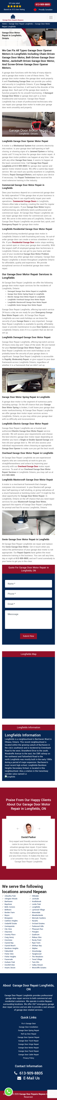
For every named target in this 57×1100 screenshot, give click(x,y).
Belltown (8, 910)
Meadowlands (37, 915)
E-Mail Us (31, 1078)
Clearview (8, 932)
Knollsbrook (36, 901)
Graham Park (10, 962)
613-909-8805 (43, 4)
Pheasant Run (37, 929)
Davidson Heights (11, 948)
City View (8, 929)
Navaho (35, 921)
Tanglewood (36, 954)
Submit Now (28, 636)
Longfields (36, 907)
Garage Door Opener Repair (28, 1037)
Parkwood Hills (38, 926)
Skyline (34, 948)
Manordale (36, 912)
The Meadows (37, 956)
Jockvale (35, 898)
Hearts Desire (10, 967)
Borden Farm (10, 912)
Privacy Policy (28, 1058)
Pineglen (35, 932)
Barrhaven (8, 901)
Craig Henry (9, 937)
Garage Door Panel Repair (28, 1051)
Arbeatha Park (10, 896)
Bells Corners (10, 907)
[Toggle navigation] (51, 17)
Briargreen (9, 918)
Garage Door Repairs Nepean (32, 1094)
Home (4, 24)
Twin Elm (35, 962)
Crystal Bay (9, 943)
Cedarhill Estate (11, 923)
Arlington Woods (11, 898)
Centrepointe (10, 926)
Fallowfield (9, 951)
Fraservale (9, 959)
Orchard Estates (38, 923)
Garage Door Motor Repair (28, 1047)
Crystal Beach (10, 945)
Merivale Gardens (39, 918)
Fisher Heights (10, 956)
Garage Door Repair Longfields (21, 24)
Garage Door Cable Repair (28, 1054)
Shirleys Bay (37, 945)
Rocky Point (36, 940)
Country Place (10, 934)
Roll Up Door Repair (28, 1034)
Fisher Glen (9, 954)
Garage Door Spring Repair (28, 1030)
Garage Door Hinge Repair (28, 1044)
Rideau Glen (37, 937)
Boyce (7, 915)
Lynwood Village (38, 910)
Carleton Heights (11, 921)
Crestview (8, 940)
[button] (20, 828)
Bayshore (8, 904)
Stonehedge (36, 951)
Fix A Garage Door (28, 1023)
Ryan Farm (36, 943)
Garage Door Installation (28, 1027)
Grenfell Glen (10, 965)
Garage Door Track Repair (28, 1041)
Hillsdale (35, 896)
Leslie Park (36, 904)
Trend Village (37, 959)
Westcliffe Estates (39, 967)
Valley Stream (37, 965)
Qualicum (35, 934)
